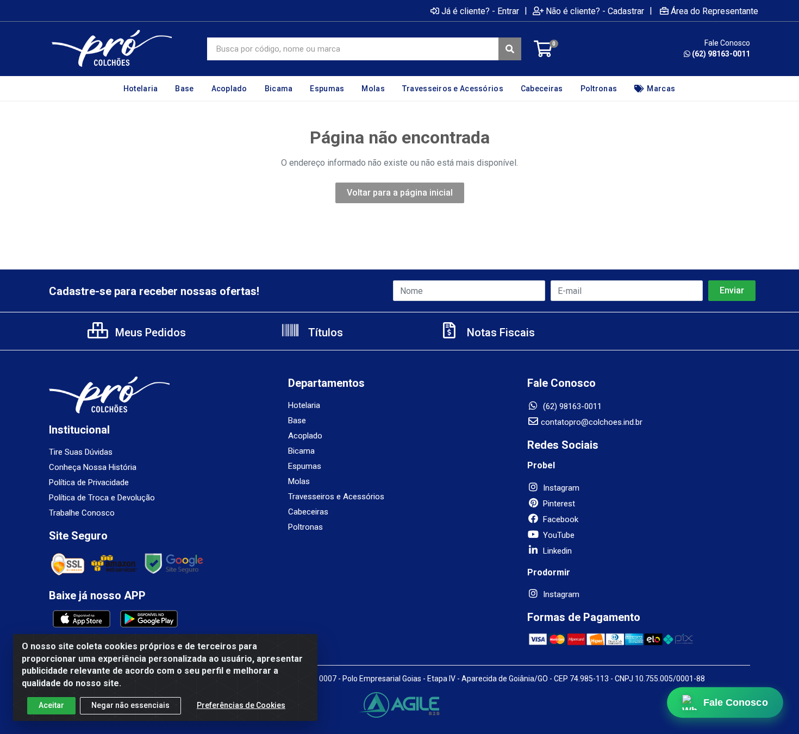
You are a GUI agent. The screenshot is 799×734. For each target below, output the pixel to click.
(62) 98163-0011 (721, 53)
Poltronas (305, 527)
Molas (299, 481)
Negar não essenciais (130, 705)
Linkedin (556, 551)
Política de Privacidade (89, 482)
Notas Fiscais (499, 332)
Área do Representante (714, 11)
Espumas (304, 466)
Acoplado (305, 436)
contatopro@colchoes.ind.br (591, 422)
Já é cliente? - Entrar (480, 11)
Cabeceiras (308, 512)
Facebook (559, 519)
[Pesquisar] (509, 48)
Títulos (324, 332)
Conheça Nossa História (92, 467)
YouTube (558, 535)
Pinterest (558, 504)
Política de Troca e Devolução (102, 498)
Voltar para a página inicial (400, 192)
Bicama (301, 451)
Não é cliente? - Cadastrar (595, 11)
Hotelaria (304, 405)
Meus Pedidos (149, 332)
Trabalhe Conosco (82, 513)
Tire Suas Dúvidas (81, 452)
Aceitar (51, 705)
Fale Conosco (735, 702)
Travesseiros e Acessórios (336, 496)
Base (297, 420)
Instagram (560, 488)
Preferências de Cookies (241, 705)
